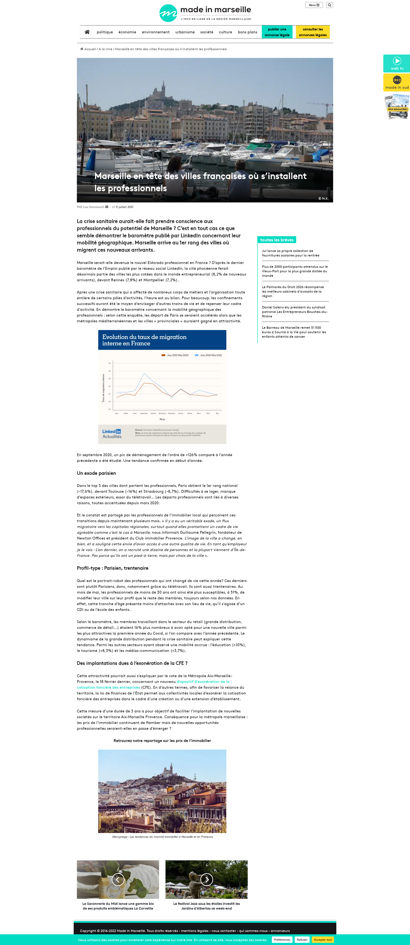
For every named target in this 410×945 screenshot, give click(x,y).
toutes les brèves (277, 239)
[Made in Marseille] (205, 13)
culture (225, 31)
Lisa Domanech (93, 207)
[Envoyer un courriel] (106, 207)
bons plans (247, 31)
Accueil (89, 48)
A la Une (105, 48)
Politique (105, 31)
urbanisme (185, 31)
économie (127, 31)
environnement (156, 31)
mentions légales (194, 930)
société (206, 31)
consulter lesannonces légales (313, 32)
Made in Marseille (131, 930)
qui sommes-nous (253, 930)
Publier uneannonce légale (277, 32)
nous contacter (224, 930)
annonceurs (280, 930)
